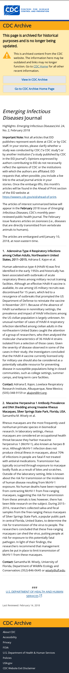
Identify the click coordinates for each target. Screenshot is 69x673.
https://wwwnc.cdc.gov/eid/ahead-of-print (29, 197)
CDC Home (40, 66)
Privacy (7, 642)
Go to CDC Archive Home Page (34, 89)
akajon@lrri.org (37, 393)
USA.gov (7, 663)
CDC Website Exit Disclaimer (19, 668)
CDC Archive (17, 25)
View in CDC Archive (35, 79)
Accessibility (10, 637)
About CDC (9, 632)
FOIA (5, 647)
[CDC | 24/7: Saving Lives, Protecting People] (26, 10)
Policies (7, 657)
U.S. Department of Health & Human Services (29, 652)
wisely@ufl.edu (55, 570)
